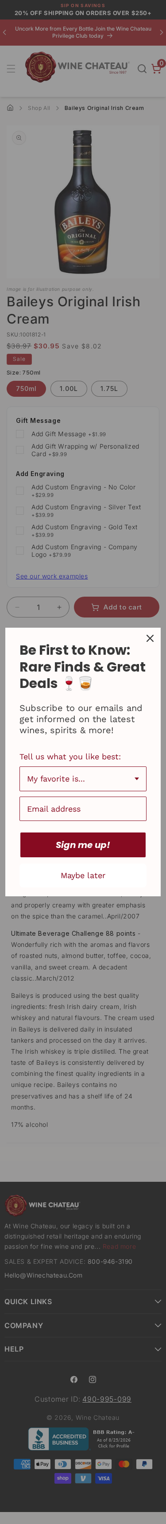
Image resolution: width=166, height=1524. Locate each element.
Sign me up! (83, 845)
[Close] (150, 638)
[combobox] (83, 778)
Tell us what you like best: (70, 756)
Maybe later (83, 875)
